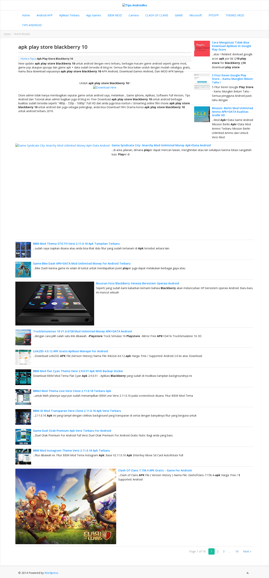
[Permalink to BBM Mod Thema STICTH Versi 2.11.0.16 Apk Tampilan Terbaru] (23, 250)
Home (25, 15)
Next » (247, 551)
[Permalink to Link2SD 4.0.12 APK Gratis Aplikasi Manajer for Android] (23, 357)
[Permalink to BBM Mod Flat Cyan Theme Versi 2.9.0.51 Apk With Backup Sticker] (23, 377)
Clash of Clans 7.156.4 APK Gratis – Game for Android (155, 470)
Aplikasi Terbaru (69, 15)
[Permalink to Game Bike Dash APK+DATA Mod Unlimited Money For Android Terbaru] (23, 269)
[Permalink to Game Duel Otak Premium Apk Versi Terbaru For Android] (23, 437)
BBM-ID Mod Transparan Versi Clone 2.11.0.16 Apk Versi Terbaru (77, 411)
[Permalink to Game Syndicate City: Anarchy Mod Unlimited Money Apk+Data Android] (62, 191)
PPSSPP (213, 15)
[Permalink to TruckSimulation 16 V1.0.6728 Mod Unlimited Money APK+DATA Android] (23, 337)
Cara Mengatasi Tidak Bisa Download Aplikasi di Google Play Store (231, 46)
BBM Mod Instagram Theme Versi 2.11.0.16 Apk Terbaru (71, 450)
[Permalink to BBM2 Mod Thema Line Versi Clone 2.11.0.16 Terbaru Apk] (23, 397)
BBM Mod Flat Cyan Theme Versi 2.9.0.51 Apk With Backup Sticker (78, 371)
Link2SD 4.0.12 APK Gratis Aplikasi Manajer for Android (70, 351)
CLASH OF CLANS (156, 15)
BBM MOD (114, 15)
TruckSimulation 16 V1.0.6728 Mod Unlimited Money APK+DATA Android (82, 331)
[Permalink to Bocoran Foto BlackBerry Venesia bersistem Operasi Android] (54, 303)
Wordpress (51, 573)
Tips (32, 58)
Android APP (44, 15)
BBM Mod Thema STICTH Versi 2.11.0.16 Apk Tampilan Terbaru (76, 243)
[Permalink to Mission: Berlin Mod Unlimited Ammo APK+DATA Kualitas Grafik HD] (202, 114)
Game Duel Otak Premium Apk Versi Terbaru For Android (72, 430)
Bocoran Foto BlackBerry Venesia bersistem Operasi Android (137, 283)
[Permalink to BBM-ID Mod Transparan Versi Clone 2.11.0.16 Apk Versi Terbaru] (23, 417)
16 (236, 551)
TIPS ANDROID (31, 25)
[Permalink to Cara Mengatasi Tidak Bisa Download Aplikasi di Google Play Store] (202, 48)
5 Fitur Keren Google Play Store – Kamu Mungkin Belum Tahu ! (232, 78)
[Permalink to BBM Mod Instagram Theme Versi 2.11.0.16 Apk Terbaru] (23, 457)
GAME (178, 15)
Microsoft (195, 15)
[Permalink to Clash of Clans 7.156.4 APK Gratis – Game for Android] (65, 506)
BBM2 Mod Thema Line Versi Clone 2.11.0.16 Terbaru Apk (72, 391)
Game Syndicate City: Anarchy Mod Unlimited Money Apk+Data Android (161, 145)
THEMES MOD (234, 15)
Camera (133, 15)
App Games (93, 15)
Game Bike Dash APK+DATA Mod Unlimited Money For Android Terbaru (82, 263)
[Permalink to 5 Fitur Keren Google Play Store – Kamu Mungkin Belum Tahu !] (202, 81)
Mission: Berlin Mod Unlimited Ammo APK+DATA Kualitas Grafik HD (232, 111)
